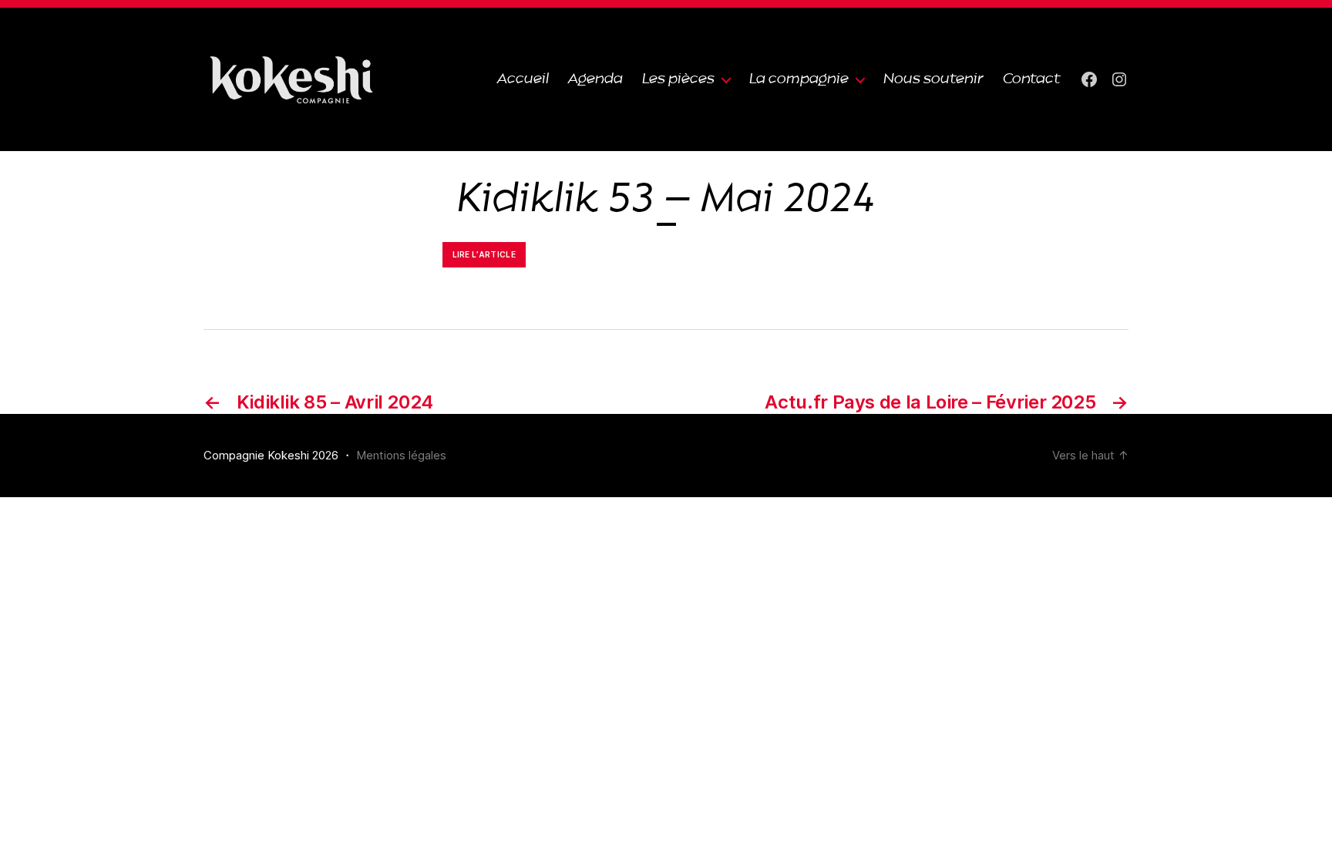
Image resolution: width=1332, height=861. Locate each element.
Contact (1032, 79)
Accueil (523, 79)
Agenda (595, 79)
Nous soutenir (933, 79)
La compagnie (799, 79)
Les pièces (678, 79)
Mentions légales (401, 455)
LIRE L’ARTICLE (484, 254)
